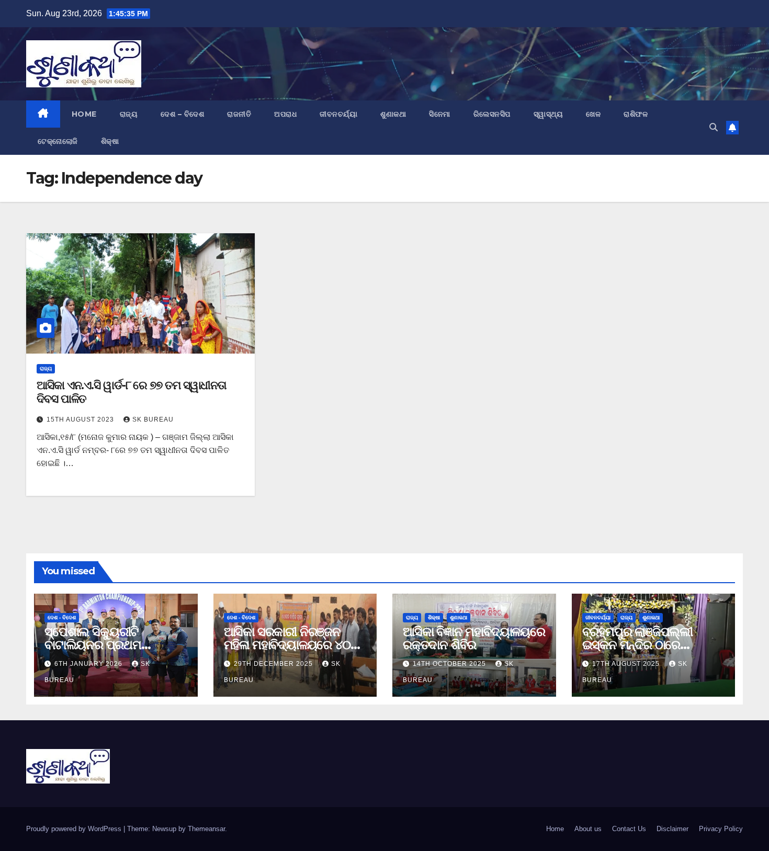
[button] (713, 127)
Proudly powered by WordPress (74, 829)
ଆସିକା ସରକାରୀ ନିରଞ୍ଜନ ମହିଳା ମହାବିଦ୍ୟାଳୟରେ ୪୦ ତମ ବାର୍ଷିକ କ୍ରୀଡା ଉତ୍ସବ (287, 644)
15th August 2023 (81, 419)
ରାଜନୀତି (239, 114)
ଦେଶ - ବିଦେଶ (62, 617)
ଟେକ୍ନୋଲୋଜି (58, 141)
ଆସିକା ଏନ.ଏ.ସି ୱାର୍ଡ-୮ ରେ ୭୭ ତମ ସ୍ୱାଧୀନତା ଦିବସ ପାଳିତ (131, 392)
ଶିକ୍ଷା (110, 141)
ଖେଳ (593, 114)
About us (588, 829)
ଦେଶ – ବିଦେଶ (182, 114)
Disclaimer (672, 829)
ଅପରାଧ (285, 114)
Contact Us (629, 829)
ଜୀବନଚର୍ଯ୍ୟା (338, 114)
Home (84, 114)
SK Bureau (153, 419)
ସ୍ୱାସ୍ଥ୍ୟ (548, 114)
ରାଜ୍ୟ (129, 114)
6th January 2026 (89, 663)
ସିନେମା (439, 114)
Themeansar (206, 829)
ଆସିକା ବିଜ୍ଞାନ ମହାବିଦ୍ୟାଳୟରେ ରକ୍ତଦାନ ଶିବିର (474, 638)
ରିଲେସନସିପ (492, 114)
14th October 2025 (450, 663)
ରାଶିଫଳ (636, 114)
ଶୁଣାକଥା (393, 114)
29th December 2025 (274, 663)
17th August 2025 (627, 663)
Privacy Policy (721, 829)
